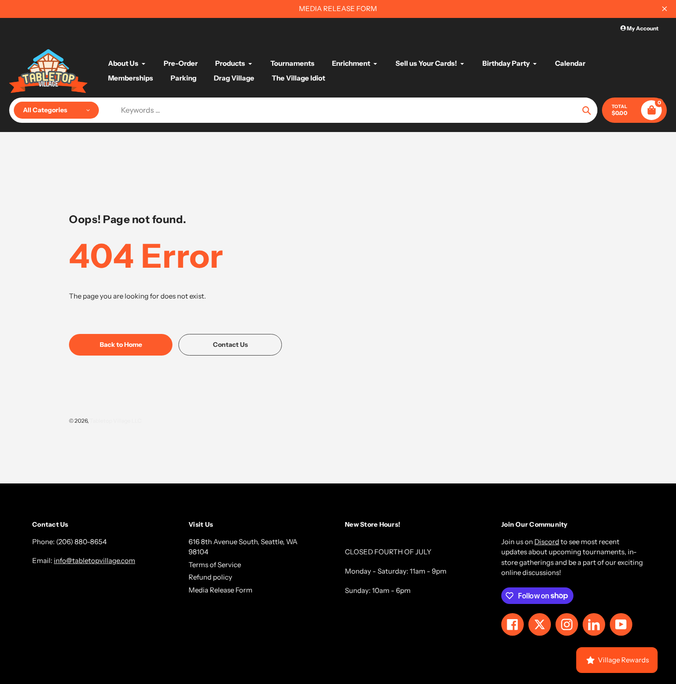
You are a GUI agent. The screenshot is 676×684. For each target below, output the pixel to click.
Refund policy (210, 577)
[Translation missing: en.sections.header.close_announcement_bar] (664, 8)
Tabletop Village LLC (116, 420)
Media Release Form (220, 590)
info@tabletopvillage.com (94, 560)
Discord (546, 541)
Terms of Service (215, 564)
